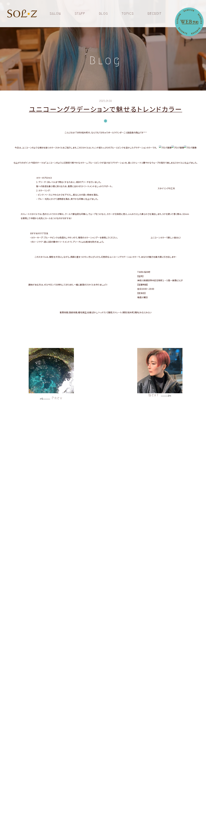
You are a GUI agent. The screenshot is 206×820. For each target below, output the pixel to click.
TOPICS (128, 13)
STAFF (80, 13)
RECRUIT (154, 13)
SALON (55, 13)
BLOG (103, 13)
